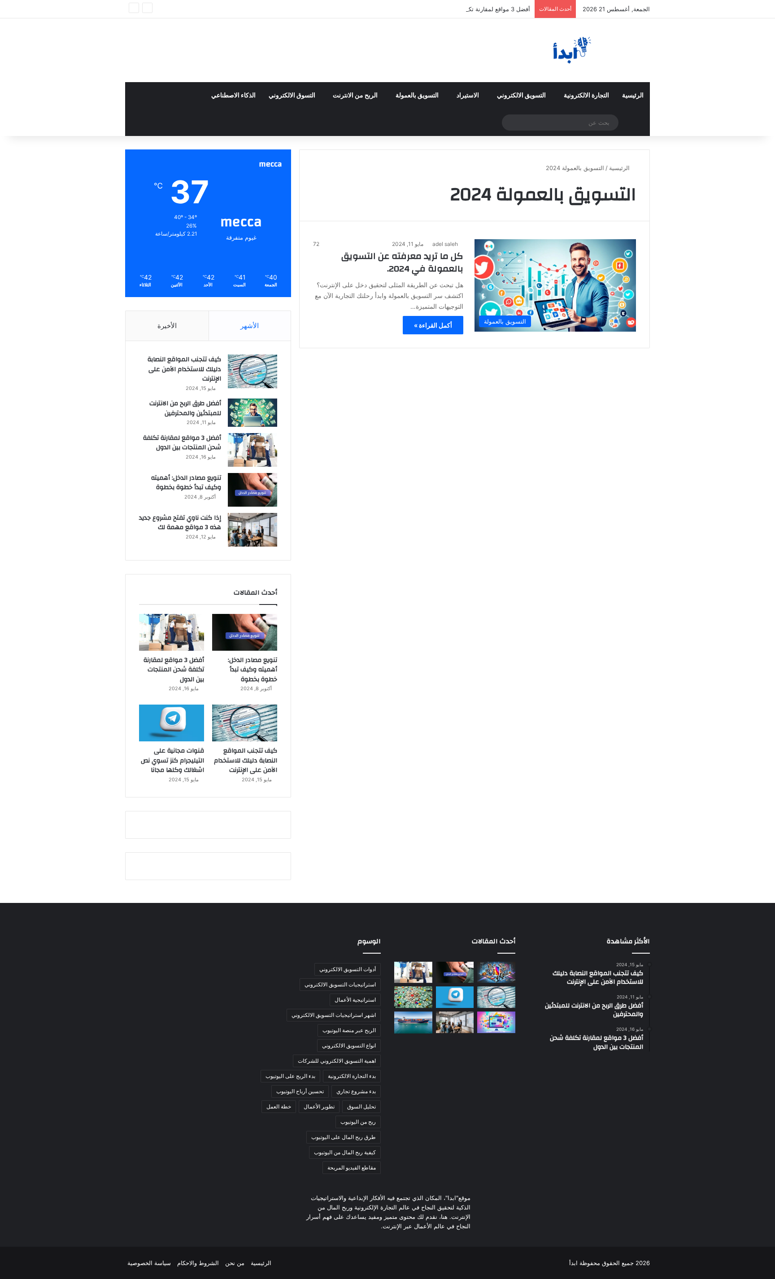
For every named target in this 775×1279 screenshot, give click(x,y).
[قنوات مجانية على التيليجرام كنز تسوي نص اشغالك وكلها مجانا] (171, 723)
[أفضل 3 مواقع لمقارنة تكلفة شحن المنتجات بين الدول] (252, 450)
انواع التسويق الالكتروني (349, 1045)
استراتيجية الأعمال (355, 999)
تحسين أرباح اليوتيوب (300, 1091)
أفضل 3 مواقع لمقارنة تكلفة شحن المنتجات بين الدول (463, 9)
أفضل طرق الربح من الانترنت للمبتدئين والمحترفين (185, 408)
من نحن (234, 1262)
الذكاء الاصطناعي (233, 95)
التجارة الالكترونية (586, 95)
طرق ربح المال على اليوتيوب (343, 1137)
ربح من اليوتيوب (358, 1121)
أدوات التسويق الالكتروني (347, 969)
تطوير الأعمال (319, 1106)
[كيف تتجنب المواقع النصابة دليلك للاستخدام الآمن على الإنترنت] (252, 371)
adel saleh (445, 244)
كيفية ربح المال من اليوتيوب (345, 1152)
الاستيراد (468, 95)
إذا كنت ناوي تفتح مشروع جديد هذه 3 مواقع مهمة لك (180, 523)
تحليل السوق (361, 1106)
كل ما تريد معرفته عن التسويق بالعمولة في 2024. (402, 262)
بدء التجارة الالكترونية (352, 1076)
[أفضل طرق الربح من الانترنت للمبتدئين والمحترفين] (252, 413)
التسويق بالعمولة (417, 95)
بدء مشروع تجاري (356, 1091)
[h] (567, 50)
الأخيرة (167, 325)
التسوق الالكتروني (292, 95)
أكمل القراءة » (433, 325)
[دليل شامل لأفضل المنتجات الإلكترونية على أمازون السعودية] (496, 972)
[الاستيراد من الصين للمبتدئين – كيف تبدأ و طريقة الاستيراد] (413, 1022)
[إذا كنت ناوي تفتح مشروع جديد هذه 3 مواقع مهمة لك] (252, 530)
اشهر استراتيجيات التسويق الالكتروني (334, 1015)
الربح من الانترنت (355, 95)
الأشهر (249, 325)
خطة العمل (278, 1106)
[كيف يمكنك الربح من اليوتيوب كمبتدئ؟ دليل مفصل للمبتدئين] (413, 997)
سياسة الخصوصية (149, 1262)
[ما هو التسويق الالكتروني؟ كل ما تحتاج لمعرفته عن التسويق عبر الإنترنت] (496, 1022)
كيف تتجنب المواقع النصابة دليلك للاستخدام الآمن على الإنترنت (184, 369)
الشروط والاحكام (198, 1262)
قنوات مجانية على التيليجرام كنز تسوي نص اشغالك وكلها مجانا (172, 760)
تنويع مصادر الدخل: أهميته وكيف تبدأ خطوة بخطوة (186, 483)
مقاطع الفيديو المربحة (351, 1167)
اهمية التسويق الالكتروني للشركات (337, 1060)
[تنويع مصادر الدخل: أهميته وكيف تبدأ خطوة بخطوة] (252, 490)
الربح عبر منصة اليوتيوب (349, 1030)
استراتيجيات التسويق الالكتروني (340, 984)
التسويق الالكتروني (521, 95)
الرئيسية (633, 95)
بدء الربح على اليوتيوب (290, 1076)
